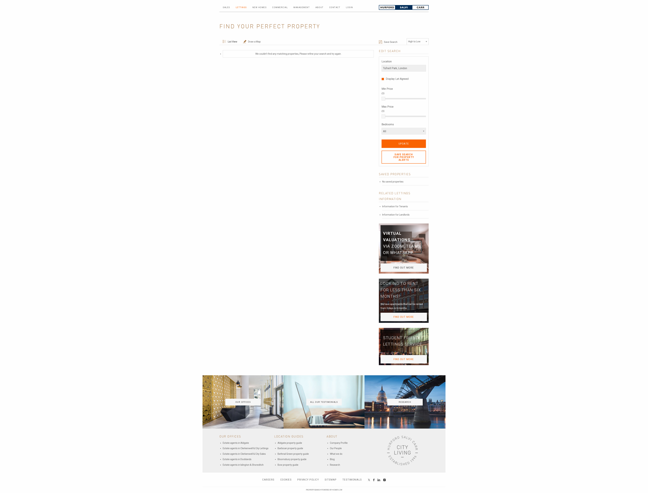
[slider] (383, 98)
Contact (334, 7)
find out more (404, 267)
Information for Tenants (395, 206)
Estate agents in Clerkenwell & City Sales (244, 454)
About (319, 7)
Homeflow (337, 490)
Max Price (388, 106)
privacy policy (308, 479)
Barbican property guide (290, 448)
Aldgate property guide (290, 443)
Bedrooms (388, 124)
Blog (332, 459)
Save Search (390, 42)
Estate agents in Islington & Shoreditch (243, 464)
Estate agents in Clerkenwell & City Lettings (245, 448)
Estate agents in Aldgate (236, 443)
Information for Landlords (396, 214)
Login (349, 7)
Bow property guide (288, 464)
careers (268, 479)
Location (387, 61)
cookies (286, 479)
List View (232, 41)
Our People (336, 448)
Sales (226, 7)
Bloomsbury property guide (292, 459)
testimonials (352, 479)
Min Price (387, 88)
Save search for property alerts (404, 157)
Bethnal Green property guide (293, 454)
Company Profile (339, 443)
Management (301, 7)
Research (335, 464)
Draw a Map (254, 41)
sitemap (331, 479)
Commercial (280, 7)
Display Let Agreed (397, 78)
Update (404, 143)
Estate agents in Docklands (237, 459)
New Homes (259, 7)
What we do (336, 454)
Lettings (241, 7)
